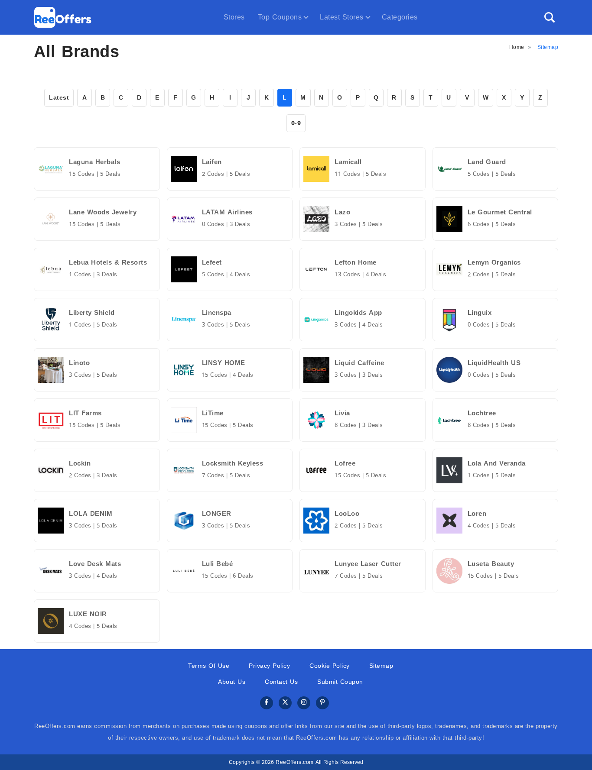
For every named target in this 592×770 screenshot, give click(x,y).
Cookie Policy (329, 666)
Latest (59, 98)
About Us (231, 682)
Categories (400, 17)
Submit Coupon (340, 682)
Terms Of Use (208, 666)
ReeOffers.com (295, 762)
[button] (549, 17)
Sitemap (381, 666)
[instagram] (303, 703)
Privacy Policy (269, 666)
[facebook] (266, 703)
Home (516, 47)
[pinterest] (322, 703)
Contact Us (281, 682)
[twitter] (285, 703)
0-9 (296, 123)
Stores (234, 17)
